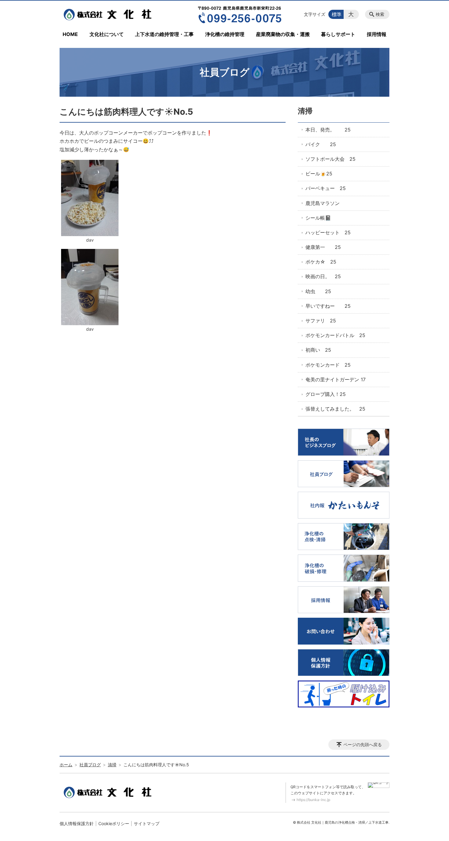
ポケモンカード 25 (328, 365)
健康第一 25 (323, 247)
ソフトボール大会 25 (330, 159)
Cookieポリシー (113, 823)
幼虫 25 (318, 291)
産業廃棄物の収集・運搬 (283, 34)
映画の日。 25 (323, 276)
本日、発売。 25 (328, 130)
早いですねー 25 (328, 306)
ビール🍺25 (318, 174)
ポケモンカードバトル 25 (335, 335)
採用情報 (376, 34)
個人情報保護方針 (77, 823)
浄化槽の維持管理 (224, 34)
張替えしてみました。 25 (335, 409)
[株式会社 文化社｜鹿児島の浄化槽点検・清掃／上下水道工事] (109, 14)
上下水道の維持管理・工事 (164, 34)
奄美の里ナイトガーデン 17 (335, 379)
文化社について (106, 34)
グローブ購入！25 (325, 394)
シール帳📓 (318, 218)
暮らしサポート (338, 34)
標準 (336, 14)
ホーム (66, 764)
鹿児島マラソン (322, 203)
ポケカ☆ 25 (320, 262)
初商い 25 (318, 350)
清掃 (305, 110)
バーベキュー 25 (325, 188)
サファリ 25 (320, 321)
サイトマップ (146, 823)
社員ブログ (90, 764)
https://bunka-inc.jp (313, 799)
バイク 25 (320, 144)
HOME (70, 34)
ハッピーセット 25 (328, 232)
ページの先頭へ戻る (362, 744)
